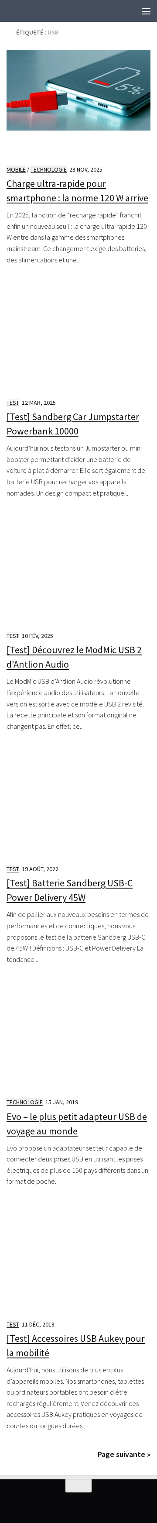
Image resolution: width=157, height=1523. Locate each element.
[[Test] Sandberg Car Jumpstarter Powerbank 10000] (78, 336)
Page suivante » (124, 1454)
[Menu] (146, 11)
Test (13, 403)
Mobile (16, 169)
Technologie (49, 169)
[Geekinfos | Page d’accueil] (24, 10)
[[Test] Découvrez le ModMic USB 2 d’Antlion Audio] (78, 570)
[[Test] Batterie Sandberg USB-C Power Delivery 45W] (78, 803)
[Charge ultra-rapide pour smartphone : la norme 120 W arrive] (78, 103)
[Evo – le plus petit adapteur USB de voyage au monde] (78, 1036)
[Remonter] (78, 1485)
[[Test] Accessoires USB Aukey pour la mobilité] (78, 1258)
